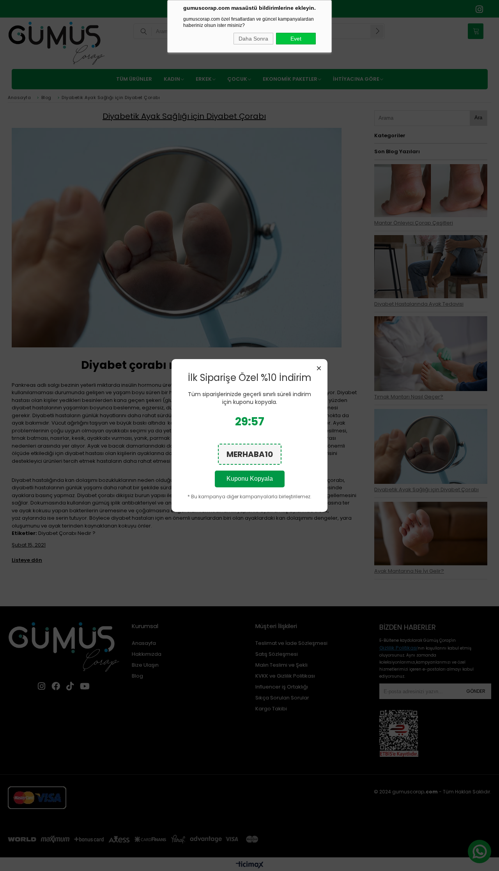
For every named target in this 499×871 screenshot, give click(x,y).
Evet (295, 38)
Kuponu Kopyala (249, 478)
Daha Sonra (253, 38)
